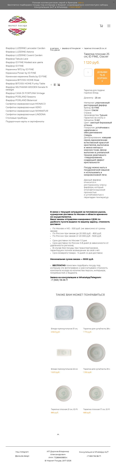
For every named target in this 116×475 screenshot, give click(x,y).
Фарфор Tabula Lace (17, 59)
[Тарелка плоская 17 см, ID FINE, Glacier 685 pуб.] (96, 393)
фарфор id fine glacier (71, 48)
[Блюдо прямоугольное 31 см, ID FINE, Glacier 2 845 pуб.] (64, 312)
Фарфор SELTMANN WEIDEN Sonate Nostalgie (27, 88)
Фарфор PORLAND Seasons (21, 97)
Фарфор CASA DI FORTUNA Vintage (25, 93)
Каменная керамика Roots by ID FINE (26, 77)
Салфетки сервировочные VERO (23, 107)
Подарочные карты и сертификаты (25, 122)
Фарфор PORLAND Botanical (21, 100)
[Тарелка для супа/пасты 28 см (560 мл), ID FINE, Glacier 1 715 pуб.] (96, 312)
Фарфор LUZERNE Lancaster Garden (25, 48)
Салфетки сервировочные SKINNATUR (27, 111)
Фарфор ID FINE (15, 66)
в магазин (54, 48)
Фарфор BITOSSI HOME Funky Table (25, 84)
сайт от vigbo (104, 468)
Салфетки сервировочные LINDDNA (26, 114)
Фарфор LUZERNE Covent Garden (24, 55)
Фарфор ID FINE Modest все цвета (24, 62)
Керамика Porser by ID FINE (21, 73)
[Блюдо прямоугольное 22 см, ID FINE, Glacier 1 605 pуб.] (64, 353)
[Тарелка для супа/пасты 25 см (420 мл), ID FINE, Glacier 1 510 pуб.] (96, 353)
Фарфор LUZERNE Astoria (20, 52)
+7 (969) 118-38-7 (59, 280)
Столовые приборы (16, 118)
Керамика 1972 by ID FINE (20, 69)
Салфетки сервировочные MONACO (26, 104)
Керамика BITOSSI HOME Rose (22, 80)
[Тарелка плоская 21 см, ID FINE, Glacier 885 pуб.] (64, 393)
